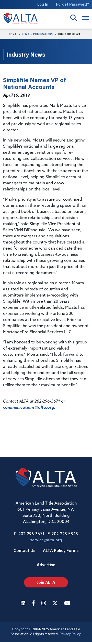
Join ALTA (46, 582)
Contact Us (24, 550)
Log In (42, 4)
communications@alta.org (28, 408)
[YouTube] (67, 603)
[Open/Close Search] (73, 18)
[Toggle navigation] (85, 18)
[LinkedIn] (24, 603)
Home (13, 34)
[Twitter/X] (55, 603)
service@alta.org (46, 540)
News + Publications (37, 34)
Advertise (46, 564)
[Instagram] (44, 603)
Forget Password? (72, 4)
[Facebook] (34, 603)
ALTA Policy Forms (60, 550)
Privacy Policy (70, 634)
